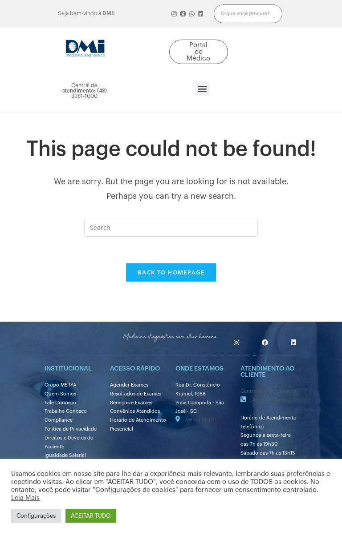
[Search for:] (171, 227)
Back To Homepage (171, 272)
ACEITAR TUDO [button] (91, 516)
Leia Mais (25, 498)
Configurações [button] (36, 516)
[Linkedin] (200, 13)
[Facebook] (183, 13)
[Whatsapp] (191, 13)
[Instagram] (174, 13)
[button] (198, 52)
